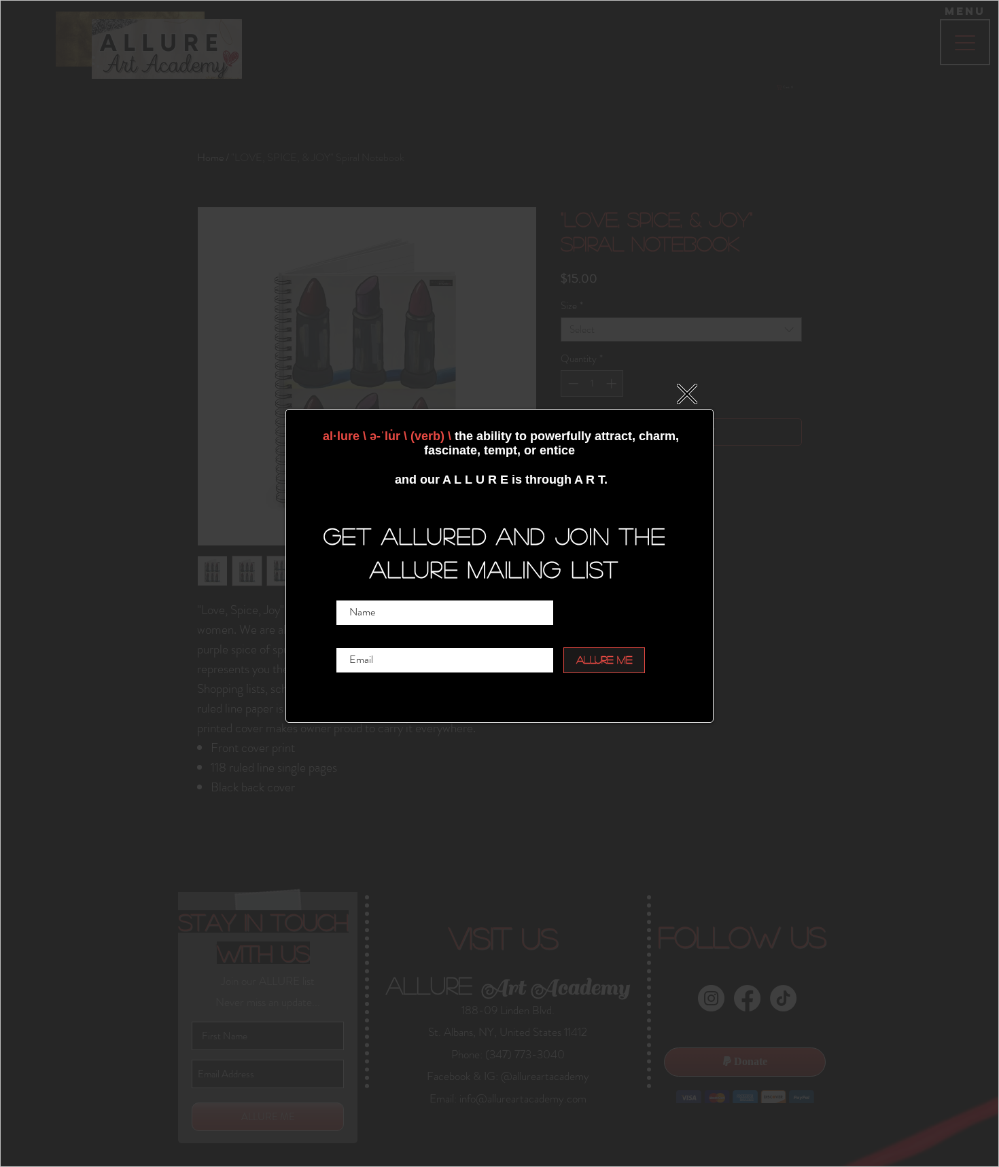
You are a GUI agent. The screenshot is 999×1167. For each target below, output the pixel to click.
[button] (687, 394)
